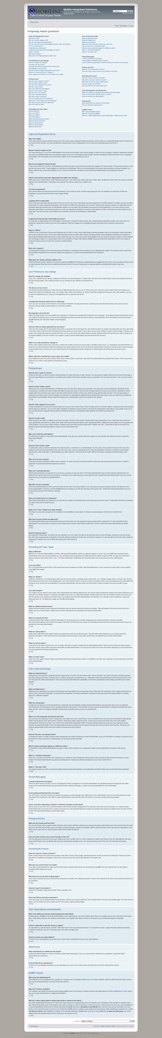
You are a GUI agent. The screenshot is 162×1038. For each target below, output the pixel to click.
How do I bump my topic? (36, 104)
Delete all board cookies (108, 1026)
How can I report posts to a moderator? (41, 98)
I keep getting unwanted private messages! (95, 60)
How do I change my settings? (38, 62)
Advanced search (127, 13)
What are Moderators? (89, 40)
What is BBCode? (34, 111)
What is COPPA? (34, 52)
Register (124, 25)
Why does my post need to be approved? (41, 102)
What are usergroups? (89, 42)
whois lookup (67, 1005)
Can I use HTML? (34, 113)
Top (32, 145)
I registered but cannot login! (37, 48)
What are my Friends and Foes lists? (93, 69)
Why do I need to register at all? (38, 40)
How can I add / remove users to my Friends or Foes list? (99, 71)
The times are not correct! (37, 64)
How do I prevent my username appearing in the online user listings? (50, 44)
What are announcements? (37, 121)
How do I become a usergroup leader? (94, 46)
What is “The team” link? (89, 52)
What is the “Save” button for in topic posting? (43, 100)
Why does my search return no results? (94, 80)
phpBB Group (85, 979)
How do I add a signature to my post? (40, 85)
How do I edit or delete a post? (38, 83)
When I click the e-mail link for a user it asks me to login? (46, 74)
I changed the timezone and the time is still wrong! (44, 66)
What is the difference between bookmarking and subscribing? (101, 92)
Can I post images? (35, 117)
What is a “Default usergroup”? (91, 50)
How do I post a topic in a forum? (39, 81)
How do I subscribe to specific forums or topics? (97, 94)
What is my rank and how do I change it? (41, 72)
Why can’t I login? (34, 38)
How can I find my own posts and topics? (94, 85)
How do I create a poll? (36, 87)
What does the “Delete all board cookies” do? (42, 56)
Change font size (131, 22)
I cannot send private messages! (92, 58)
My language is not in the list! (37, 68)
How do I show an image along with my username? (44, 70)
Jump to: (77, 1021)
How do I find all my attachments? (92, 105)
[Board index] (46, 12)
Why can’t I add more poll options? (39, 89)
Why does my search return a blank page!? (95, 82)
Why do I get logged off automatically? (40, 42)
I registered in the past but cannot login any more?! (44, 50)
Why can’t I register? (35, 54)
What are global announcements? (39, 119)
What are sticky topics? (36, 123)
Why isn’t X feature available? (91, 113)
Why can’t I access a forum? (37, 92)
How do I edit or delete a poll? (38, 91)
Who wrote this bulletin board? (91, 111)
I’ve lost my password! (36, 46)
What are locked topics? (36, 125)
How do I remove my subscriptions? (93, 96)
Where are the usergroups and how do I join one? (97, 44)
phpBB (72, 1033)
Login (131, 25)
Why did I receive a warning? (37, 96)
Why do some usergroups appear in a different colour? (98, 48)
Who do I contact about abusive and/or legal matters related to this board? (104, 115)
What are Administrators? (89, 38)
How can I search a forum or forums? (93, 78)
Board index (34, 22)
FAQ (117, 25)
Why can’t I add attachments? (38, 94)
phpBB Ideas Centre (120, 991)
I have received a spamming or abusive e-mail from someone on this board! (105, 62)
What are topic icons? (35, 126)
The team (96, 1026)
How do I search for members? (91, 84)
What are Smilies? (34, 115)
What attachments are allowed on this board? (96, 103)
